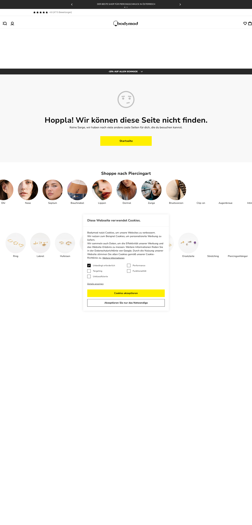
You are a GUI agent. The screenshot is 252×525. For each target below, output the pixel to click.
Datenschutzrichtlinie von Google (113, 250)
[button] (124, 7)
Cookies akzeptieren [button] (126, 293)
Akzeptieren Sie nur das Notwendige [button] (126, 302)
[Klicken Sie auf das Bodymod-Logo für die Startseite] (128, 23)
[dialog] (126, 262)
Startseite (126, 141)
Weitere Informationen (113, 258)
